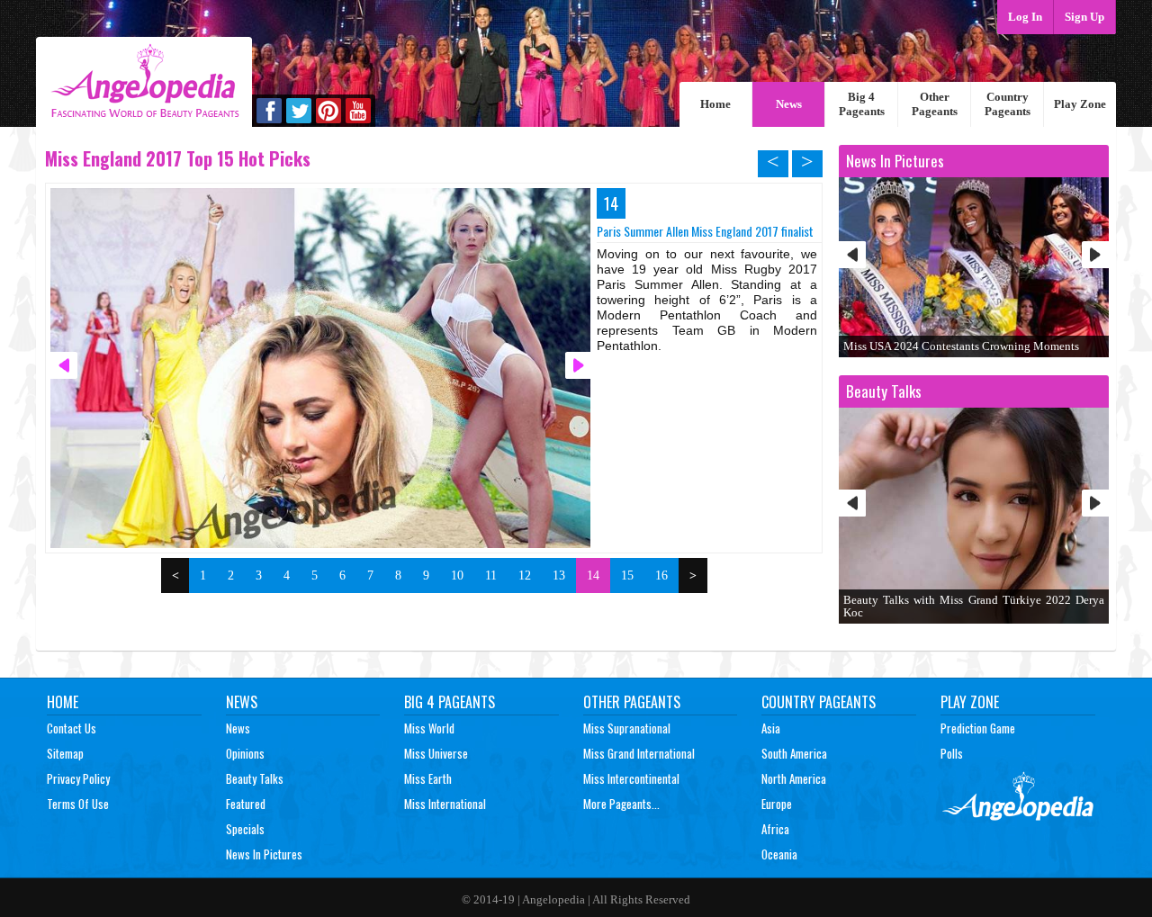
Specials (245, 829)
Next (1095, 254)
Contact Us (71, 728)
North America (793, 778)
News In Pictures (264, 854)
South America (794, 753)
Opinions (245, 753)
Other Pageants (935, 104)
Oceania (779, 854)
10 (457, 575)
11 (491, 575)
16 (661, 575)
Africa (775, 829)
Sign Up (1084, 16)
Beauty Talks (255, 778)
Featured (246, 804)
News (789, 104)
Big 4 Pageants (862, 104)
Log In (1025, 16)
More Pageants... (621, 804)
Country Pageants (1007, 104)
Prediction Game (977, 728)
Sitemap (65, 753)
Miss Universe (436, 753)
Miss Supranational (626, 728)
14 (593, 575)
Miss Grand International (639, 753)
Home (715, 104)
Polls (951, 753)
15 (627, 575)
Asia (770, 728)
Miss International (445, 804)
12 (524, 575)
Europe (776, 804)
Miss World (429, 728)
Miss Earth (428, 778)
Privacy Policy (78, 778)
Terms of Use (78, 804)
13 (559, 575)
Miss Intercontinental (631, 778)
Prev (852, 254)
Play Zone (1080, 104)
